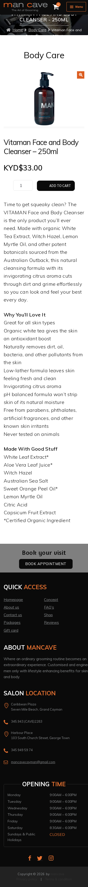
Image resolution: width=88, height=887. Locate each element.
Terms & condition (58, 879)
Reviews (51, 622)
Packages (12, 622)
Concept (51, 599)
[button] (80, 75)
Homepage (13, 599)
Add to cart (60, 185)
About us (11, 607)
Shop (48, 615)
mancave (57, 874)
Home (17, 30)
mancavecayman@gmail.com (33, 762)
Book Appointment (45, 563)
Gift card (11, 630)
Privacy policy (26, 879)
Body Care (37, 30)
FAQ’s (49, 607)
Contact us (13, 615)
